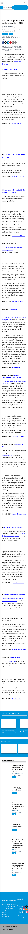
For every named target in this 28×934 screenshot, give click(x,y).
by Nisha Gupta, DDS (17, 773)
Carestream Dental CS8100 (12, 527)
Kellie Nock (15, 810)
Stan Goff (14, 849)
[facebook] (3, 42)
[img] (14, 2)
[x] (26, 906)
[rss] (26, 909)
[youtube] (24, 909)
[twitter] (5, 42)
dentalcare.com (17, 123)
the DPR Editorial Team (10, 28)
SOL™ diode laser (10, 661)
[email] (13, 42)
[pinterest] (10, 42)
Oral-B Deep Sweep (10, 69)
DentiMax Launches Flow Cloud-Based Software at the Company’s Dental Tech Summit (18, 843)
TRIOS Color (13, 309)
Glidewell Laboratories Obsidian (14, 595)
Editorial (13, 900)
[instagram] (26, 912)
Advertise (9, 900)
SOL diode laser (14, 657)
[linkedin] (8, 42)
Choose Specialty (7, 7)
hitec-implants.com (18, 176)
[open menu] (2, 3)
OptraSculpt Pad (7, 455)
